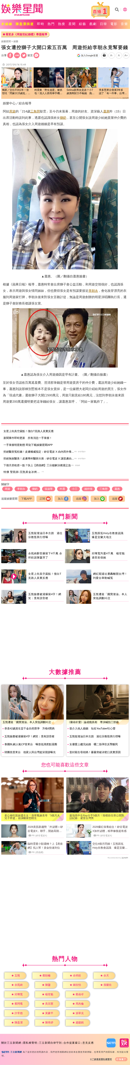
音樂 (124, 24)
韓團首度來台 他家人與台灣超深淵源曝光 (30, 752)
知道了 (122, 1059)
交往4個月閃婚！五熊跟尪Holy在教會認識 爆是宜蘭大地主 (109, 846)
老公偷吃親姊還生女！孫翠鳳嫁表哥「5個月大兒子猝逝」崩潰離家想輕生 (32, 817)
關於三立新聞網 (11, 1042)
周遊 (12, 111)
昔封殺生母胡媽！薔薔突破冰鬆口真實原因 (95, 752)
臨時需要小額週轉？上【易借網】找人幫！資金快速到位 (45, 845)
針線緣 (7, 24)
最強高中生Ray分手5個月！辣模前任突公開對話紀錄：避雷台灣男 (96, 817)
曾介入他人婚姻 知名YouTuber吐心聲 (92, 728)
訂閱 (42, 498)
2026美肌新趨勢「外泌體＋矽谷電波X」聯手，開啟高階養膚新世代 (45, 829)
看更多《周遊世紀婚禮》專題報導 (26, 34)
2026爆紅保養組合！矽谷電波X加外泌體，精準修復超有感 (110, 829)
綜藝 (82, 24)
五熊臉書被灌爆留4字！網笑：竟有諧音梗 (29, 736)
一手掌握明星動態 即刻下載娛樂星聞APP (28, 444)
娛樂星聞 (6, 41)
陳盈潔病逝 (25, 24)
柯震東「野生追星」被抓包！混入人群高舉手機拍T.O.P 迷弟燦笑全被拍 (48, 92)
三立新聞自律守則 (50, 1042)
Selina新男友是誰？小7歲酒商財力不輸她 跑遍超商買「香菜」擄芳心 (80, 92)
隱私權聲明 (30, 1042)
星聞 (72, 24)
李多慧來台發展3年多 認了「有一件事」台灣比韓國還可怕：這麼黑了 (113, 92)
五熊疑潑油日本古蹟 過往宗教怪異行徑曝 (95, 736)
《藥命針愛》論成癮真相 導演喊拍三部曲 (93, 722)
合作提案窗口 (72, 1042)
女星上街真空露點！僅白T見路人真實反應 (28, 431)
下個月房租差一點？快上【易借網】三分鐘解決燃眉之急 (37, 465)
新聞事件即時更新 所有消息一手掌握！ (27, 438)
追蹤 (78, 498)
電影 (114, 24)
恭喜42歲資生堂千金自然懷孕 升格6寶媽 (29, 728)
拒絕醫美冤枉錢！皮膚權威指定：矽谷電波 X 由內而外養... (38, 451)
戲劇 (93, 24)
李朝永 (93, 290)
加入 (60, 498)
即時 (40, 24)
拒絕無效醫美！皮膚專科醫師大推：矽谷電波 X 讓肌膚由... (38, 458)
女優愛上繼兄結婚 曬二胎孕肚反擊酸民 (93, 744)
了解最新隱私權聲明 (102, 1059)
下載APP (26, 498)
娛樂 (15, 41)
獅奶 (63, 117)
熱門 (51, 24)
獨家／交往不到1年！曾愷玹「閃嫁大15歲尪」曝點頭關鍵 (16, 92)
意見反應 (88, 1042)
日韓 (103, 24)
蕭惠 (106, 111)
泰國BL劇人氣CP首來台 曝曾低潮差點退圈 (30, 744)
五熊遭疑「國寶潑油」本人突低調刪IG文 (27, 722)
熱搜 (61, 24)
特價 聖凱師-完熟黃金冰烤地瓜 (23, 472)
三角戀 (35, 111)
